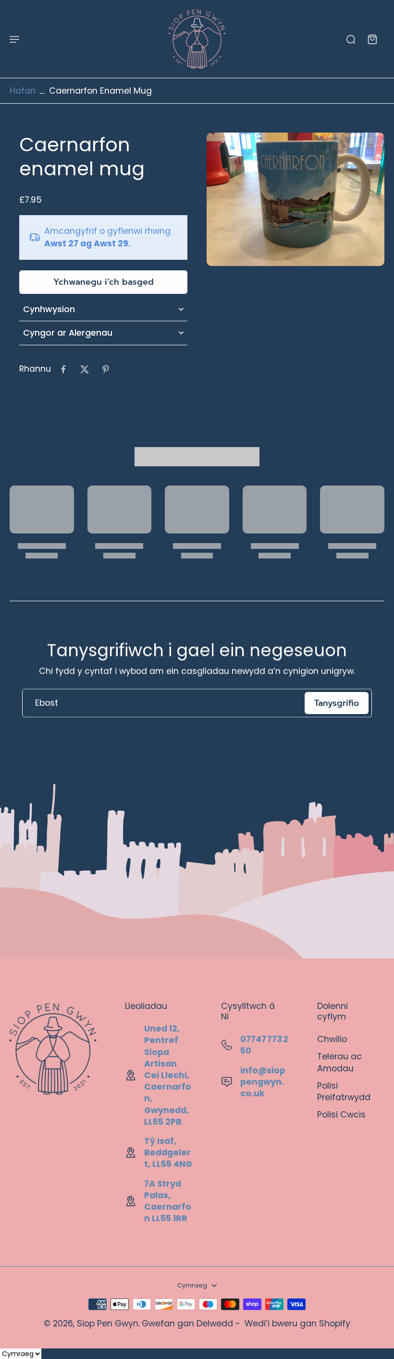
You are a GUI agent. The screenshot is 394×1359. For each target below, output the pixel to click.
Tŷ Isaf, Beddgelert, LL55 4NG (168, 1152)
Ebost (46, 703)
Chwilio (332, 1039)
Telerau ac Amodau (339, 1062)
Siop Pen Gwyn (107, 1323)
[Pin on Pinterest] (105, 369)
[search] (350, 39)
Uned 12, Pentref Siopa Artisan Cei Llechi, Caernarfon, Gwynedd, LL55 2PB (167, 1075)
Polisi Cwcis (341, 1114)
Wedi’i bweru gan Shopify (297, 1323)
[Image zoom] (295, 199)
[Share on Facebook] (63, 369)
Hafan (23, 91)
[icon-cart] (371, 39)
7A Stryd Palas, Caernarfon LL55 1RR (167, 1201)
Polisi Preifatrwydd (343, 1091)
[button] (103, 282)
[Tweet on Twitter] (84, 369)
